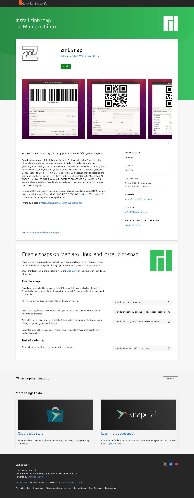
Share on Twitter (165, 464)
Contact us (110, 488)
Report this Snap (132, 225)
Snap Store (72, 271)
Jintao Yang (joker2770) (72, 56)
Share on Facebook (170, 464)
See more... (170, 378)
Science (87, 56)
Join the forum (22, 482)
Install (65, 66)
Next (168, 142)
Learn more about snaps (118, 433)
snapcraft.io (111, 443)
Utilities (96, 56)
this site (80, 482)
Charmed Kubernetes (37, 477)
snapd (63, 482)
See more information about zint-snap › (40, 232)
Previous (161, 142)
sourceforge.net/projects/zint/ (139, 199)
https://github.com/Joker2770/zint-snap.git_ (62, 203)
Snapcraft (70, 482)
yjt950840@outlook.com (136, 212)
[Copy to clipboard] (168, 302)
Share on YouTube (176, 464)
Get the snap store (30, 433)
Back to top (22, 465)
